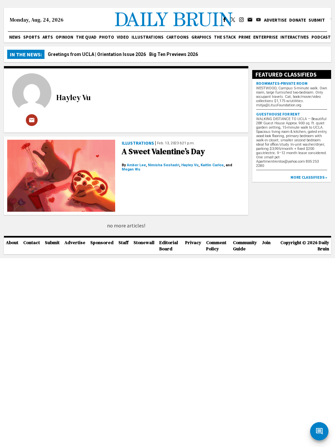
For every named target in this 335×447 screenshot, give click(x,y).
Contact (31, 243)
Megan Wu (131, 169)
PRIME (244, 37)
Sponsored (102, 243)
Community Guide (245, 246)
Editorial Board (168, 246)
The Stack (225, 37)
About (12, 243)
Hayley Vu (73, 97)
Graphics (201, 37)
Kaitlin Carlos (212, 165)
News (15, 37)
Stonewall (143, 243)
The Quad (86, 37)
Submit (317, 20)
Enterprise (265, 37)
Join (266, 243)
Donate (297, 20)
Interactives (294, 37)
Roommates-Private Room (282, 83)
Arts (48, 37)
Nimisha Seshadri (163, 165)
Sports (31, 37)
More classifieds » (309, 177)
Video (123, 37)
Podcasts (322, 37)
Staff (123, 243)
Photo (106, 37)
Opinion (64, 37)
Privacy (193, 243)
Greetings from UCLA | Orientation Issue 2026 (97, 54)
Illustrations (148, 37)
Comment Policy (216, 246)
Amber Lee (136, 165)
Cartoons (177, 37)
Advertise (275, 20)
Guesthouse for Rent (278, 114)
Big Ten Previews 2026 (173, 54)
